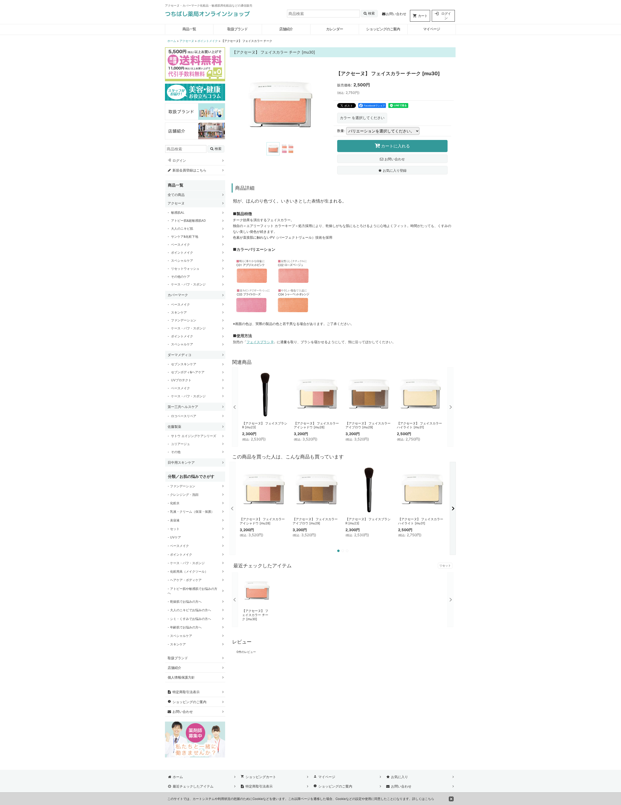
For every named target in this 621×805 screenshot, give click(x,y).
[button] (273, 148)
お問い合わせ (396, 14)
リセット (445, 565)
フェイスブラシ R (259, 342)
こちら (429, 799)
